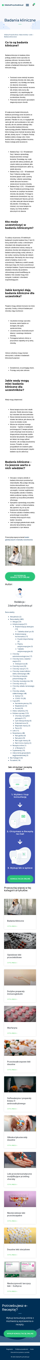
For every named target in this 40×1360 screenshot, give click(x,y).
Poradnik (13, 760)
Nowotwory (17, 733)
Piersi (17, 728)
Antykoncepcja (18, 624)
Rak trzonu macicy (22, 743)
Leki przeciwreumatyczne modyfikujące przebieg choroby (19, 1176)
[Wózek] (33, 5)
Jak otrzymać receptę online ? (20, 768)
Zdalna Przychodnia (11, 35)
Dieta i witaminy (19, 711)
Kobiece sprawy (19, 713)
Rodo (32, 1349)
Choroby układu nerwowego (23, 686)
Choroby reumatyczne (21, 681)
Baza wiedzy (23, 35)
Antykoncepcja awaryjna (24, 626)
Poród (17, 708)
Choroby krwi (18, 666)
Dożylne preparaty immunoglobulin (16, 992)
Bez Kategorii (15, 758)
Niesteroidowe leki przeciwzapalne (16, 1214)
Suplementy (17, 750)
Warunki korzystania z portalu (20, 1352)
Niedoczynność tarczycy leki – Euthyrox (19, 1284)
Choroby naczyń (19, 669)
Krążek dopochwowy (25, 639)
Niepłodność (20, 706)
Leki (30, 35)
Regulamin (9, 1349)
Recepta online (18, 745)
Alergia (15, 622)
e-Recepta (19, 748)
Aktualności (14, 617)
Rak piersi (19, 738)
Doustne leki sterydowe (18, 1249)
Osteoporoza (20, 664)
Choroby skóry (18, 683)
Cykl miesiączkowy (22, 721)
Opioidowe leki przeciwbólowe (14, 956)
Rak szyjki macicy (21, 740)
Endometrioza (20, 723)
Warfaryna (12, 1028)
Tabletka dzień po (24, 631)
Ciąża (15, 701)
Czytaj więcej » (12, 926)
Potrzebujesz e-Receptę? (15, 1308)
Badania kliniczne (15, 921)
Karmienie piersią (21, 703)
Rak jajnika (19, 735)
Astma (17, 696)
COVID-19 (18, 698)
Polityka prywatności (21, 1349)
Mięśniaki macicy (21, 726)
